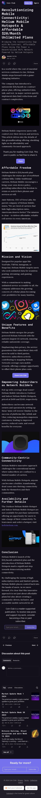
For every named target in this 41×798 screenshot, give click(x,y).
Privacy (20, 780)
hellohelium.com (10, 525)
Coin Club (17, 704)
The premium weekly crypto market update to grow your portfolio (15, 700)
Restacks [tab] (16, 660)
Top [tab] (4, 688)
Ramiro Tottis (12, 56)
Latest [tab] (10, 688)
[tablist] (11, 660)
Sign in (36, 3)
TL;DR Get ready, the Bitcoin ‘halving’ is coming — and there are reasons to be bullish (15, 740)
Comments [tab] (7, 660)
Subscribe (28, 3)
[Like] (4, 63)
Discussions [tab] (18, 688)
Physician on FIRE (20, 744)
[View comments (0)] (9, 63)
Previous (8, 645)
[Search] (37, 687)
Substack (9, 793)
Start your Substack (14, 788)
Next (34, 645)
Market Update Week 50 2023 (13, 713)
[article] (20, 700)
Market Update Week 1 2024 (13, 695)
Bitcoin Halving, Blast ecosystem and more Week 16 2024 (14, 733)
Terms (26, 780)
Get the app (31, 788)
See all (6, 752)
